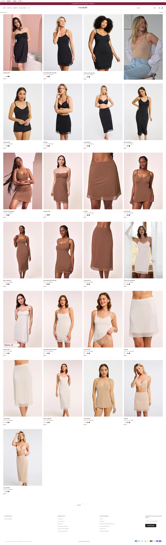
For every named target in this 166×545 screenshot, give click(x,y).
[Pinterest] (10, 518)
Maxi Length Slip (128, 142)
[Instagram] (8, 518)
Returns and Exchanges (63, 528)
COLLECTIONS (22, 7)
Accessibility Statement (84, 541)
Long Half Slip (87, 142)
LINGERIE (15, 7)
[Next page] (87, 503)
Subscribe (150, 525)
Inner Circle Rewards (104, 526)
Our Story (102, 521)
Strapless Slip (6, 72)
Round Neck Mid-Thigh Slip (49, 72)
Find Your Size (61, 521)
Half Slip (45, 142)
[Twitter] (6, 518)
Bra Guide (60, 523)
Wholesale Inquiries (104, 531)
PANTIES (9, 7)
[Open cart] (162, 8)
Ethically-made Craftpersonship (107, 523)
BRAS (4, 7)
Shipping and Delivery (63, 526)
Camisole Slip (6, 142)
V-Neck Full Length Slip (89, 73)
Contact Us (60, 519)
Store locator (103, 528)
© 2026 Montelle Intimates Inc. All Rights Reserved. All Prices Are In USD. (19, 541)
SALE (28, 7)
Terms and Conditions (63, 531)
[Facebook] (4, 518)
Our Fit (101, 519)
